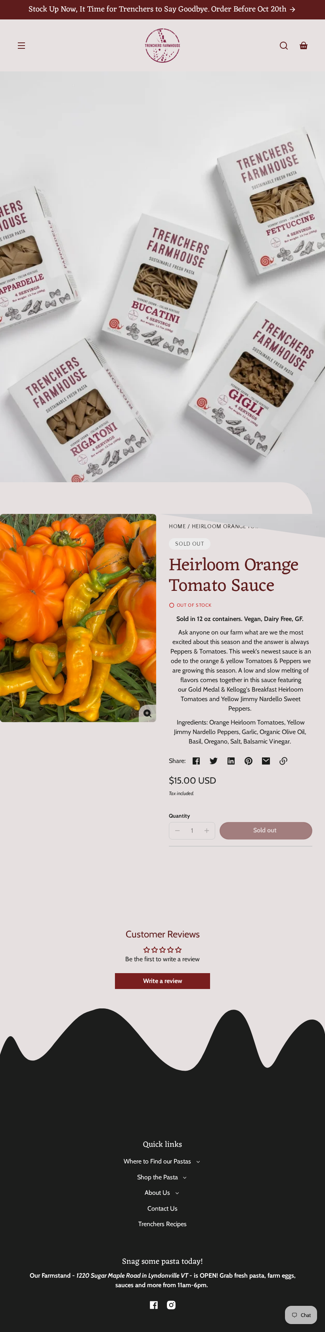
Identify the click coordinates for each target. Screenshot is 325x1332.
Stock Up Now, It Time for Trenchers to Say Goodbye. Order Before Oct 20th (159, 9)
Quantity (179, 816)
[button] (283, 45)
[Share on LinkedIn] (231, 761)
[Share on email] (266, 761)
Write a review (162, 981)
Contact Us (162, 1208)
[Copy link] (283, 761)
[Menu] (21, 45)
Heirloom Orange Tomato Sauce (241, 527)
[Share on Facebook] (196, 761)
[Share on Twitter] (213, 761)
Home (177, 527)
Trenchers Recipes (162, 1224)
